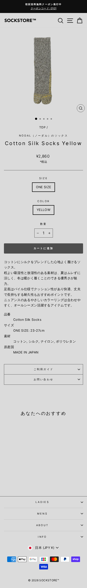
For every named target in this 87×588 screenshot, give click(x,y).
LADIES (42, 502)
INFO (42, 536)
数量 (43, 224)
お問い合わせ (44, 379)
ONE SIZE (43, 187)
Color (43, 201)
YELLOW (43, 210)
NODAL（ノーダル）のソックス (43, 135)
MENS (42, 513)
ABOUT (42, 525)
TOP (42, 127)
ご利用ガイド (44, 369)
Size (43, 178)
